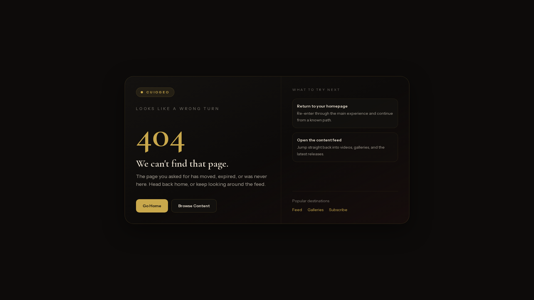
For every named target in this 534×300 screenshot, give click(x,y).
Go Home (152, 205)
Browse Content (194, 205)
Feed (297, 209)
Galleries (315, 209)
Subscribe (338, 209)
